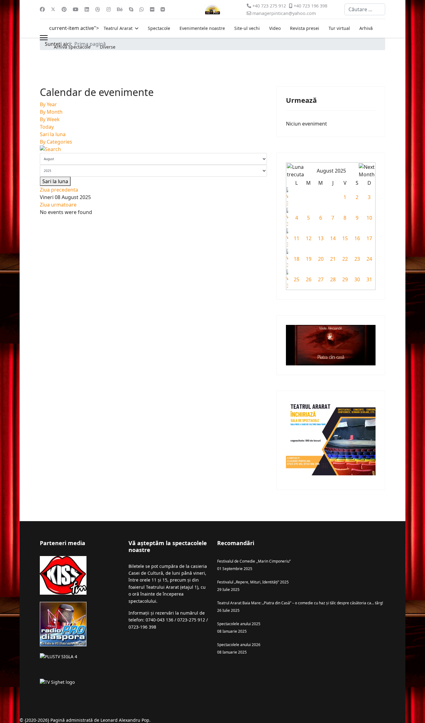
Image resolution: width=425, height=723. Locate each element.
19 (308, 258)
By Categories (56, 141)
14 (333, 238)
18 (296, 258)
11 (296, 238)
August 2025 (331, 170)
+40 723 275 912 (269, 6)
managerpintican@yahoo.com (284, 13)
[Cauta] (153, 149)
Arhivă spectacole (72, 47)
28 (333, 279)
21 (333, 258)
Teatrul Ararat (118, 28)
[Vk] (163, 9)
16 (357, 238)
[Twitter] (53, 9)
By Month (51, 111)
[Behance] (120, 9)
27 (321, 279)
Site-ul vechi (247, 28)
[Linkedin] (87, 9)
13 (321, 238)
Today (47, 126)
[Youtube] (75, 9)
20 (321, 258)
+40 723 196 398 (310, 6)
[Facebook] (42, 9)
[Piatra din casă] (331, 345)
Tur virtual (339, 28)
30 (357, 279)
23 (357, 258)
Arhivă (366, 28)
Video (275, 28)
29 (345, 279)
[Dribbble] (97, 9)
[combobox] (364, 9)
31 (369, 279)
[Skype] (131, 9)
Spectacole (159, 28)
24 (369, 258)
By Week (50, 119)
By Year (48, 104)
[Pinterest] (64, 9)
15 (345, 238)
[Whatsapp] (141, 9)
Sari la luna (53, 134)
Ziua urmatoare (58, 204)
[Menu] (44, 37)
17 (369, 238)
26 (308, 279)
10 (369, 217)
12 (308, 238)
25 (296, 279)
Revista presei (304, 28)
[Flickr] (152, 9)
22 (345, 258)
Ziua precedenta (59, 189)
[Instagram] (108, 9)
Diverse (107, 47)
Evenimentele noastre (202, 28)
